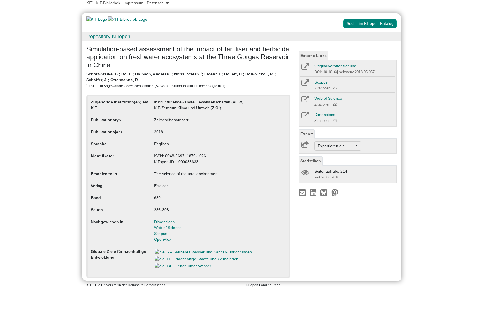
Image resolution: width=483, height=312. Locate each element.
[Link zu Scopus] (304, 84)
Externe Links (313, 55)
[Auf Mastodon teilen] (334, 192)
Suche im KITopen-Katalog (370, 23)
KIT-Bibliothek (108, 3)
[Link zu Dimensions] (304, 117)
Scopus (160, 233)
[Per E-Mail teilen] (303, 192)
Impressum (133, 3)
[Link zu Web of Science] (304, 101)
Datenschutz (158, 3)
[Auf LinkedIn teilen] (314, 192)
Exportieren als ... (336, 146)
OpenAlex (162, 239)
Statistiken (310, 161)
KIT (89, 3)
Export (306, 134)
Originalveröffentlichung (335, 66)
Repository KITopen (108, 36)
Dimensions (164, 222)
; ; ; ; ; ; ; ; (181, 79)
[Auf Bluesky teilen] (325, 192)
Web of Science (168, 227)
